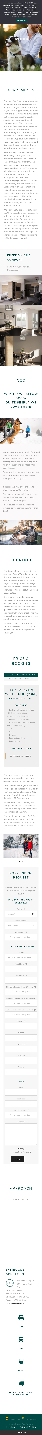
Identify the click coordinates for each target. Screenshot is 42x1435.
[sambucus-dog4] (21, 846)
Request (22, 1432)
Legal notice (12, 1427)
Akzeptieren (21, 20)
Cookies (32, 1427)
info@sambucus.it (18, 1303)
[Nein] (39, 12)
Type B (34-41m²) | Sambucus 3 (21, 679)
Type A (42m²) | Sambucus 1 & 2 (21, 675)
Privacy (20, 1148)
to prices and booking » (21, 756)
